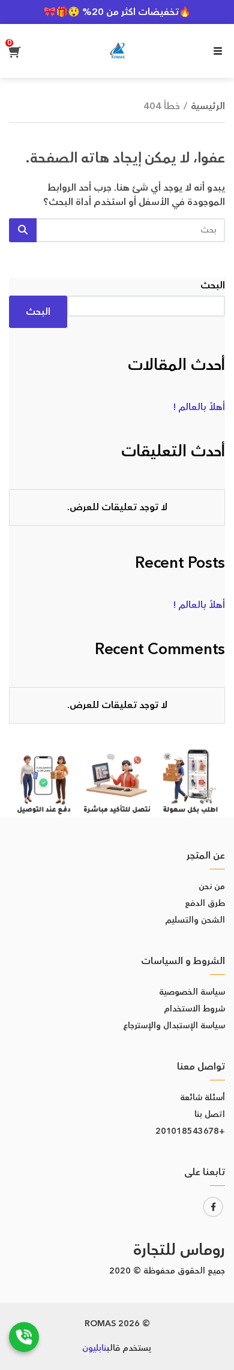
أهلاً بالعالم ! (199, 407)
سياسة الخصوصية (192, 992)
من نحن (212, 887)
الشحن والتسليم (195, 920)
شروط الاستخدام (194, 1009)
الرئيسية (208, 106)
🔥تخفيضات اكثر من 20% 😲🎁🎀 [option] (117, 12)
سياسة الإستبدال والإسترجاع (174, 1026)
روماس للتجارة (179, 1250)
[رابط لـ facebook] (213, 1207)
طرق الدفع (205, 903)
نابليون (94, 1348)
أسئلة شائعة (202, 1098)
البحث (212, 285)
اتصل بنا (209, 1114)
